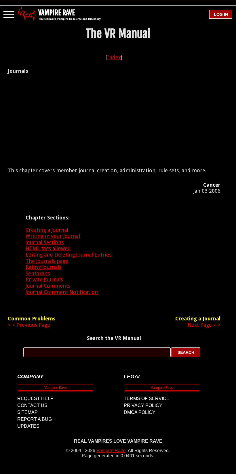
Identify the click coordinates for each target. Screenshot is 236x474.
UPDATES (28, 426)
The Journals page (47, 261)
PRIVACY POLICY (143, 405)
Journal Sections (45, 242)
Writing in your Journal (53, 236)
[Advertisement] (114, 121)
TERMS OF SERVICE (147, 398)
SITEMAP (27, 412)
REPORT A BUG (34, 419)
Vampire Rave (110, 450)
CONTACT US (32, 405)
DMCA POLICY (139, 412)
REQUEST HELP (35, 398)
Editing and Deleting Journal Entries (68, 255)
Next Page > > (204, 325)
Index (114, 57)
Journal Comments (48, 286)
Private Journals (44, 279)
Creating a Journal (47, 230)
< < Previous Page (29, 325)
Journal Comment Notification (62, 292)
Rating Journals (43, 267)
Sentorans (38, 273)
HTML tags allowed (48, 248)
